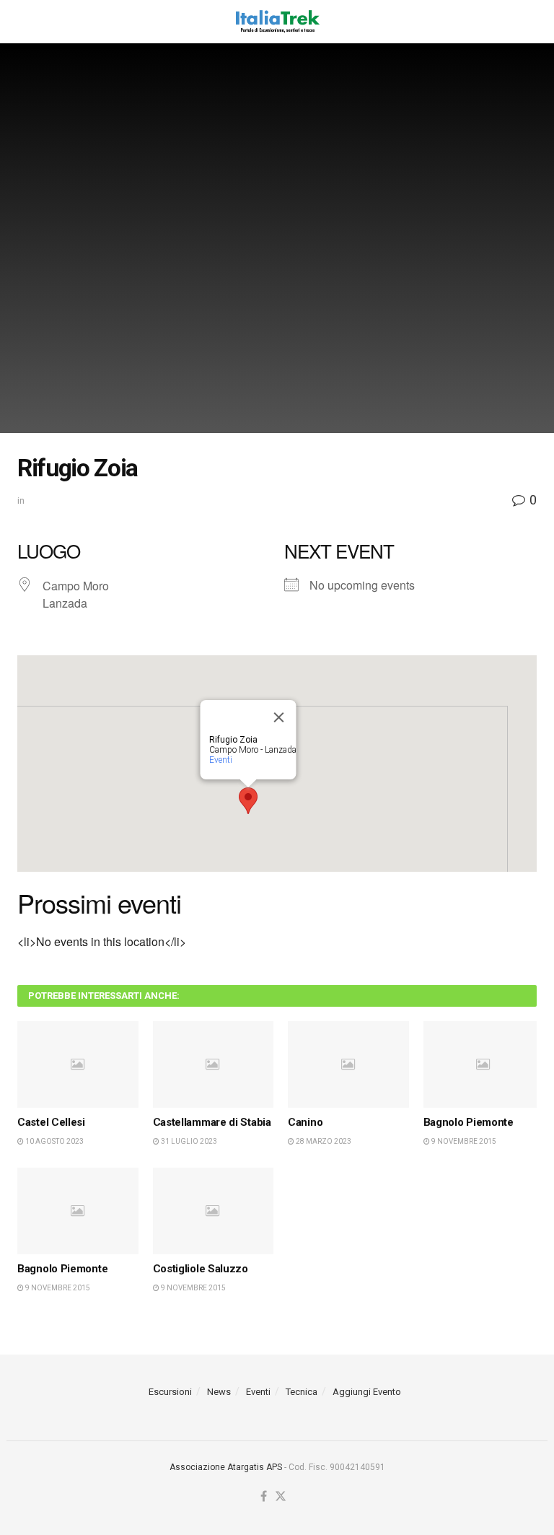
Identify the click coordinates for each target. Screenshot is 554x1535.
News (219, 1391)
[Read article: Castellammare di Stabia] (213, 1064)
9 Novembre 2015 (463, 1141)
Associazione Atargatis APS (226, 1467)
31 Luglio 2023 (188, 1141)
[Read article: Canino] (348, 1064)
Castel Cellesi (51, 1122)
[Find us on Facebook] (263, 1497)
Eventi (220, 760)
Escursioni (170, 1391)
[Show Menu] (24, 21)
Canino (305, 1122)
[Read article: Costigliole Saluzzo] (213, 1211)
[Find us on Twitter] (280, 1497)
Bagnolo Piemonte (468, 1122)
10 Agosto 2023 (54, 1141)
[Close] (279, 717)
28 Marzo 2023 (322, 1141)
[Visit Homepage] (276, 21)
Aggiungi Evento (367, 1391)
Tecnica (301, 1391)
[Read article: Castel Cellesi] (77, 1064)
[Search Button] (529, 21)
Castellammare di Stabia (212, 1122)
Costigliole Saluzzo (200, 1268)
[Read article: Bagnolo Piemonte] (484, 1064)
